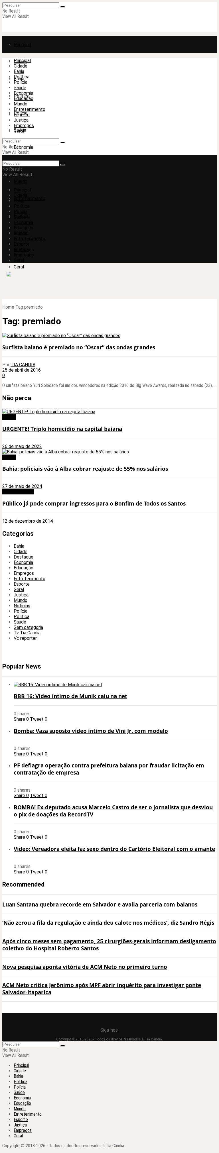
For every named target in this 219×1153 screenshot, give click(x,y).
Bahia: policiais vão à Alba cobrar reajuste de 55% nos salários (85, 468)
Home (8, 307)
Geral (19, 267)
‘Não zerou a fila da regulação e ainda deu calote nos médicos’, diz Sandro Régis (108, 922)
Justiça (21, 120)
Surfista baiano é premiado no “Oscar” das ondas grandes (78, 347)
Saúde (20, 87)
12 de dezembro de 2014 (27, 521)
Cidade (20, 66)
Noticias (22, 605)
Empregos (24, 125)
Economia (23, 147)
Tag (19, 307)
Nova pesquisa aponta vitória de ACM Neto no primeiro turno (84, 966)
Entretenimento (29, 198)
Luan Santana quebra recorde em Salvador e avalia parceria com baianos (99, 904)
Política (21, 77)
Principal (22, 44)
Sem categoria (28, 627)
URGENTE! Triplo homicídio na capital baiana (62, 428)
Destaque (23, 557)
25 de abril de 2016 (21, 370)
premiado (33, 307)
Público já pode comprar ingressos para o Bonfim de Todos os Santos (94, 503)
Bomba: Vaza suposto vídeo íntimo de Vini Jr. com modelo (91, 730)
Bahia (19, 71)
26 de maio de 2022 (22, 446)
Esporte (22, 114)
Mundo (20, 181)
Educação (23, 98)
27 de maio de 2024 (22, 486)
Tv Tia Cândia (27, 632)
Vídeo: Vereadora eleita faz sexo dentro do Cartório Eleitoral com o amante (114, 848)
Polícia (20, 82)
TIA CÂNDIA (23, 364)
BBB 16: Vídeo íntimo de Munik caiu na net (70, 696)
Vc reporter (25, 638)
